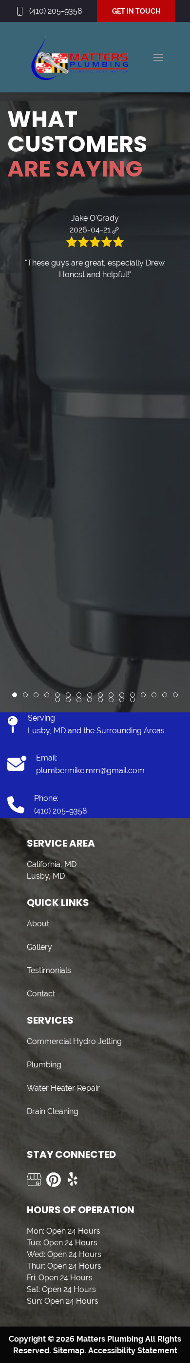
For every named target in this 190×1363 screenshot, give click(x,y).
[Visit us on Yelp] (73, 1179)
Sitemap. (68, 1350)
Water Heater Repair (63, 1088)
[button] (158, 57)
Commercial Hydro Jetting (74, 1041)
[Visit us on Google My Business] (34, 1179)
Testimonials (49, 970)
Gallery (39, 947)
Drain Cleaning (52, 1111)
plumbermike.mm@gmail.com (90, 770)
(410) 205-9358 (55, 11)
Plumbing (44, 1064)
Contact (41, 993)
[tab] (14, 694)
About (38, 923)
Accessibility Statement (132, 1350)
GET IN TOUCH (136, 11)
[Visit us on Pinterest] (53, 1179)
